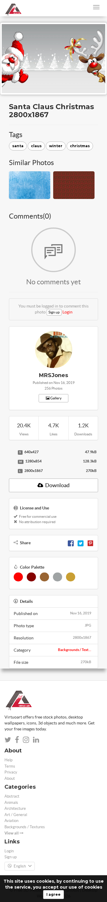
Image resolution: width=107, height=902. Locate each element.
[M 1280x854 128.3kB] (12, 462)
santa (17, 146)
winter (55, 146)
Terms (9, 766)
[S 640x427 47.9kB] (12, 452)
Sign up (54, 312)
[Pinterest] (90, 542)
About (9, 778)
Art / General (15, 814)
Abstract (11, 796)
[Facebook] (71, 542)
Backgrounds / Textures (24, 827)
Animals (11, 802)
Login (67, 312)
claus (36, 146)
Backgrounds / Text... (74, 650)
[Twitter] (81, 542)
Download (57, 485)
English (20, 866)
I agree (53, 894)
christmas (80, 146)
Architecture (15, 808)
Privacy (10, 772)
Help (8, 760)
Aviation (11, 820)
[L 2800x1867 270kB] (12, 471)
